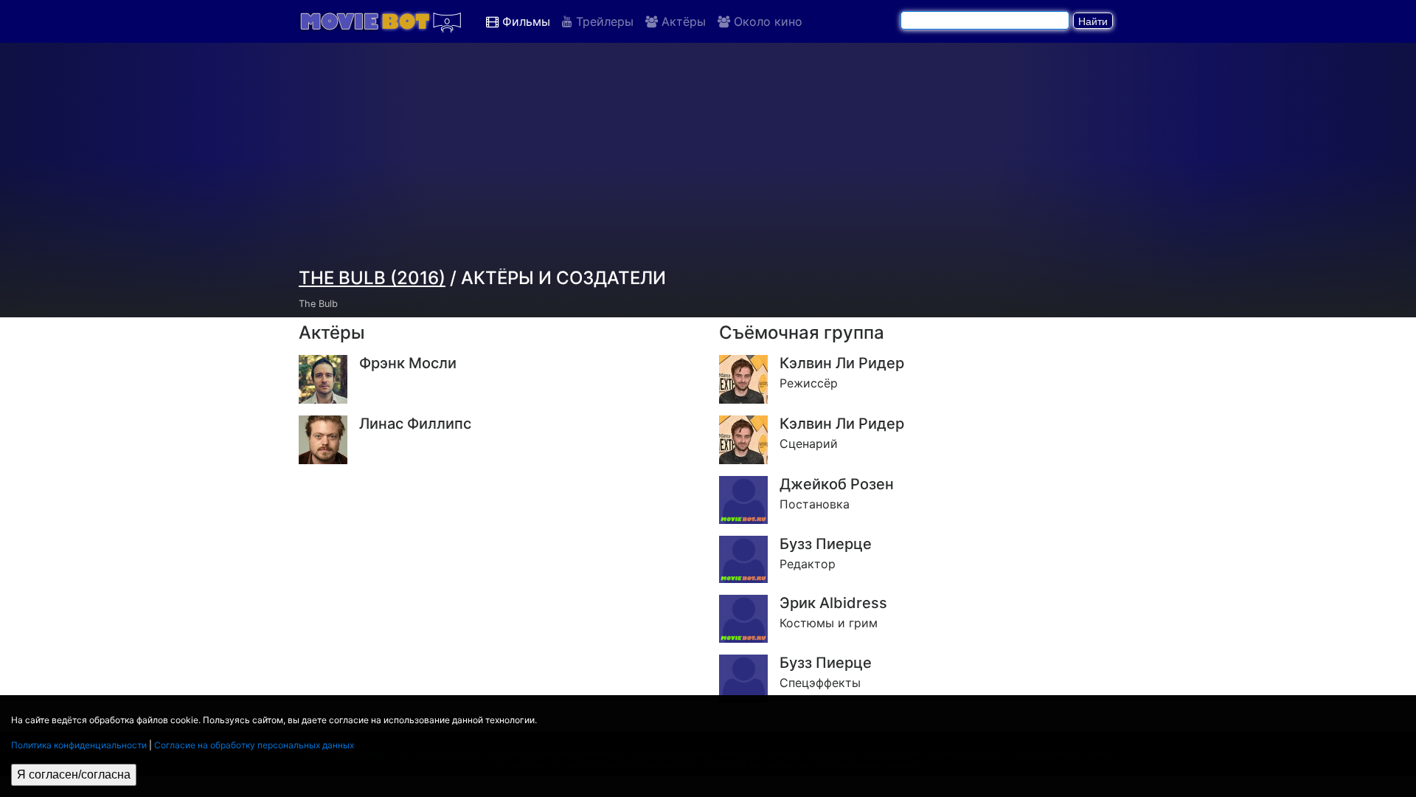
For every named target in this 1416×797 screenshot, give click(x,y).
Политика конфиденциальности (79, 745)
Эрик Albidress (833, 603)
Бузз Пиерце (826, 544)
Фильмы (524, 21)
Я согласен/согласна (74, 774)
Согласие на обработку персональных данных (254, 745)
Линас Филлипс (415, 423)
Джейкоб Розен (837, 484)
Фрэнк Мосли (408, 363)
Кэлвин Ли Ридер (842, 363)
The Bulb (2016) (372, 278)
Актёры (682, 21)
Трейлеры (603, 21)
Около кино (766, 21)
